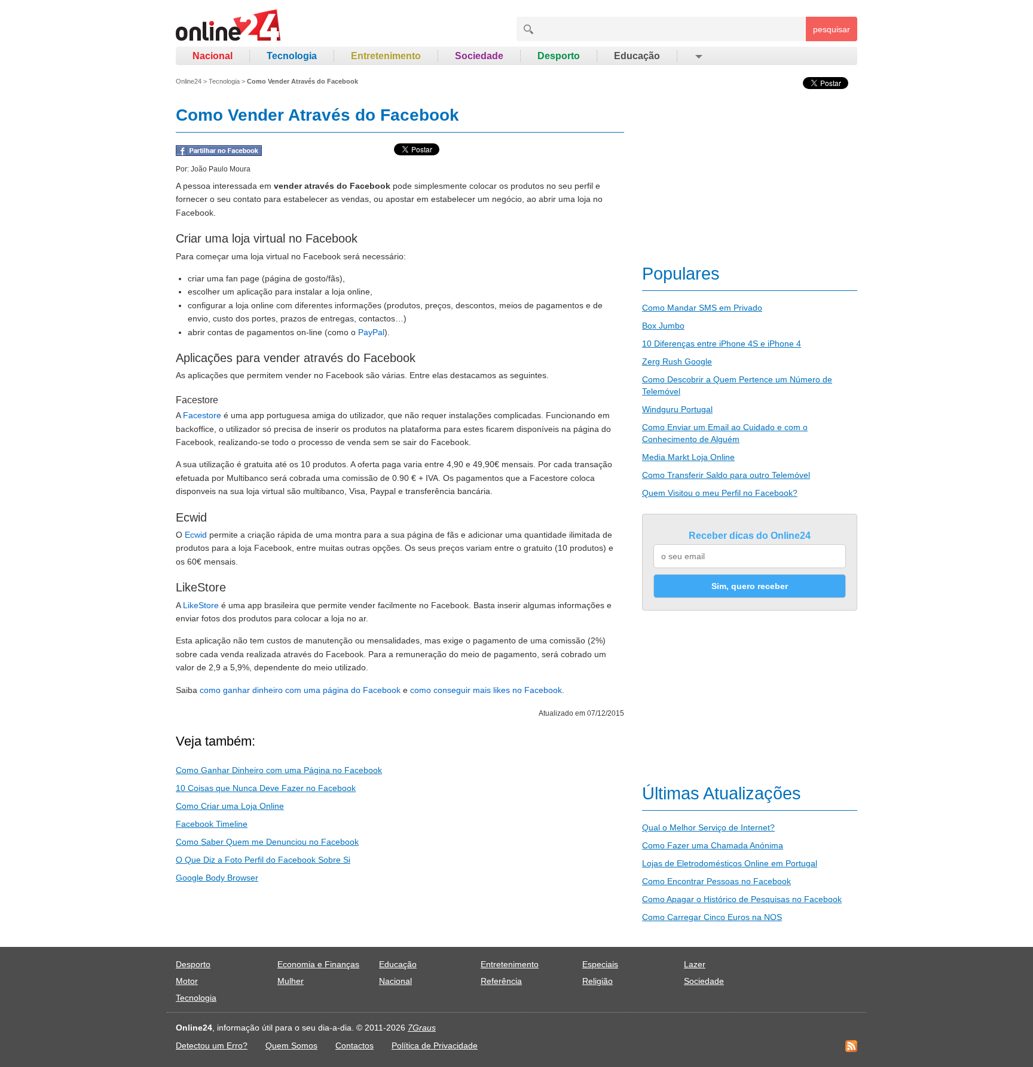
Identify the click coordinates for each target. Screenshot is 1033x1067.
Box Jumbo (663, 325)
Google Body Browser (217, 877)
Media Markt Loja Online (688, 457)
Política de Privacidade (435, 1045)
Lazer (694, 964)
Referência (501, 981)
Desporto (558, 56)
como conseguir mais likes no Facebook (486, 690)
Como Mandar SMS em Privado (702, 307)
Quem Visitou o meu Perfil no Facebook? (719, 493)
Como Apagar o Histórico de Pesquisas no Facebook (742, 899)
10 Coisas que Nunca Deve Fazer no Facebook (266, 788)
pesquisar (831, 29)
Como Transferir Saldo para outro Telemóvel (726, 475)
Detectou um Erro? (211, 1045)
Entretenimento (386, 56)
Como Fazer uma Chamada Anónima (712, 845)
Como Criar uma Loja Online (230, 806)
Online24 (188, 81)
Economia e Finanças (318, 964)
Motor (187, 981)
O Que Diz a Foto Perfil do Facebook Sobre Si (263, 859)
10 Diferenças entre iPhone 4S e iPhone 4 (721, 343)
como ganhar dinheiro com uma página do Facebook (300, 690)
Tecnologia (292, 56)
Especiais (600, 964)
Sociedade (479, 56)
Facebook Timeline (211, 824)
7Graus (422, 1027)
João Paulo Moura (220, 169)
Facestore (202, 415)
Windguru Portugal (677, 409)
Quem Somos (291, 1045)
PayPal (371, 332)
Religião (597, 981)
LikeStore (201, 605)
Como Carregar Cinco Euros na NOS (712, 917)
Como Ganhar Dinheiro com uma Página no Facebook (279, 770)
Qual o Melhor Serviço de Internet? (708, 827)
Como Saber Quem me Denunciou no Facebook (267, 842)
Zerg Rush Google (677, 361)
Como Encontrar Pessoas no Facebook (716, 881)
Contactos (354, 1045)
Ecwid (196, 534)
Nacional (212, 56)
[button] (698, 56)
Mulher (290, 981)
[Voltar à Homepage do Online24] (229, 27)
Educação (637, 56)
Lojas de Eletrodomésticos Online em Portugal (729, 863)
